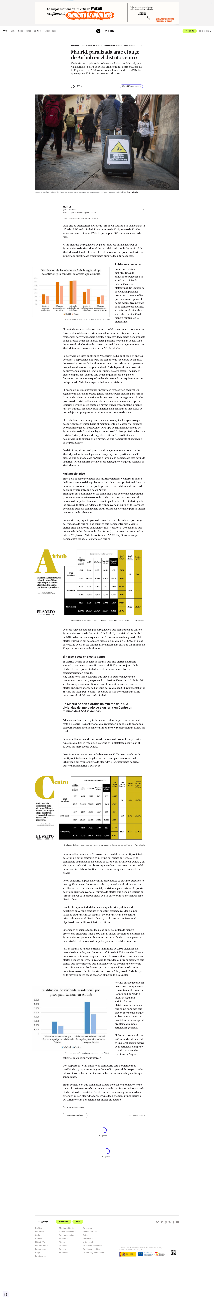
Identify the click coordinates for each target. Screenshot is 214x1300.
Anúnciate (63, 1252)
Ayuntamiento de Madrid (91, 45)
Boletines (37, 31)
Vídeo (13, 31)
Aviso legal (88, 1242)
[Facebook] (173, 1222)
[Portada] (99, 31)
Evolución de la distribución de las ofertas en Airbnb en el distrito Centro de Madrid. (98, 845)
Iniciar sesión (204, 31)
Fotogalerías (40, 1249)
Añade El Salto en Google (131, 86)
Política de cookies (91, 1249)
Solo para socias (66, 1235)
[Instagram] (165, 1222)
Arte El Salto (140, 620)
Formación (88, 1238)
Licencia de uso (90, 1231)
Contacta (63, 1245)
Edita (85, 1235)
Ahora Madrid (129, 45)
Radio (20, 31)
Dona (77, 1221)
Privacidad (87, 1228)
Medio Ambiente (66, 1228)
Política (38, 1228)
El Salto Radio (41, 1245)
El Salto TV (40, 1242)
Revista (62, 1249)
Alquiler (75, 45)
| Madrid (110, 31)
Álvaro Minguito (132, 192)
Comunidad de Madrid (113, 45)
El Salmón (39, 1231)
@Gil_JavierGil (69, 209)
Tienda (28, 31)
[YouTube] (177, 1222)
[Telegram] (161, 1222)
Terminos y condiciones (93, 1252)
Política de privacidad (92, 1245)
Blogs (37, 1252)
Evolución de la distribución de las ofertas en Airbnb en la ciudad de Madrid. (102, 620)
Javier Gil (67, 207)
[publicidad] (107, 13)
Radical (38, 1238)
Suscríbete (190, 31)
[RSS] (169, 1222)
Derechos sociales (67, 1231)
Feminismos (40, 1256)
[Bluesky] (157, 1222)
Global (38, 1235)
